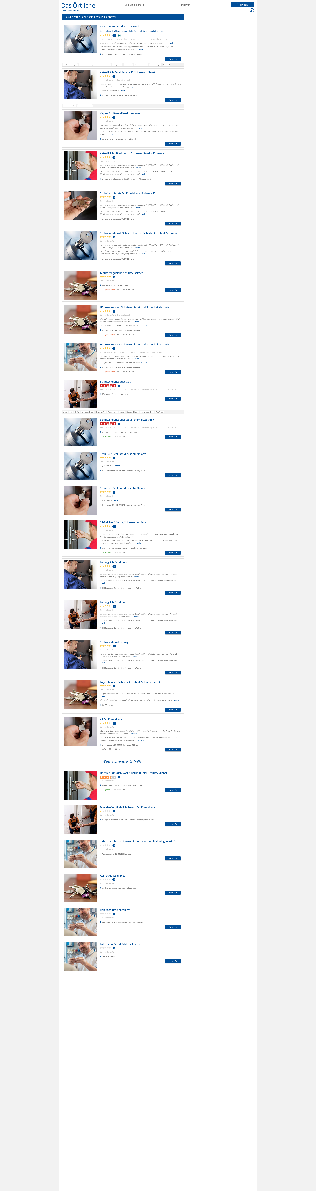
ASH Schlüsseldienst (112, 875)
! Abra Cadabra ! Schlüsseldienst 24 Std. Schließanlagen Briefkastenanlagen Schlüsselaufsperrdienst (161, 841)
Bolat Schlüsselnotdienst (115, 910)
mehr (172, 43)
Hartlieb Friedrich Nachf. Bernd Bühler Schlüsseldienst (133, 773)
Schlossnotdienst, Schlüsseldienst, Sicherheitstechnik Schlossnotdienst (143, 233)
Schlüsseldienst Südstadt (115, 381)
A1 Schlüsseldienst (111, 719)
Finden (244, 4)
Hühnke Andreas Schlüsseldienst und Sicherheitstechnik (134, 307)
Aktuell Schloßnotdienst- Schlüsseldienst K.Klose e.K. (132, 153)
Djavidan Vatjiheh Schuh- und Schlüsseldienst (128, 807)
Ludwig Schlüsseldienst (114, 562)
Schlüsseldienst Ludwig (114, 642)
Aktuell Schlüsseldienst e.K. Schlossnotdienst (127, 72)
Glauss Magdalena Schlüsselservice (121, 273)
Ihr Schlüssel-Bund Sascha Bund (119, 26)
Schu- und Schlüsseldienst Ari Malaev (123, 454)
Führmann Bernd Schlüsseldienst (120, 944)
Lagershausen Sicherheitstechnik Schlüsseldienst (130, 682)
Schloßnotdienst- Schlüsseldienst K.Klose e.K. (128, 193)
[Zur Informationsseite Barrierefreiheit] (252, 10)
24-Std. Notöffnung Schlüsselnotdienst (123, 522)
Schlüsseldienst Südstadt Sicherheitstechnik (127, 419)
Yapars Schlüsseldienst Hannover (120, 113)
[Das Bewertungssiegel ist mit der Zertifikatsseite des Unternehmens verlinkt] (119, 35)
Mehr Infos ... (173, 59)
